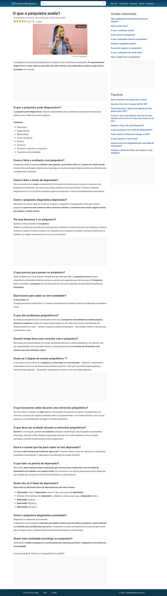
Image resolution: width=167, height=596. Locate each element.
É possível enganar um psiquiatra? (126, 48)
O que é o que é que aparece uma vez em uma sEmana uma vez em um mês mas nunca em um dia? (132, 118)
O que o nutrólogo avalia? (122, 30)
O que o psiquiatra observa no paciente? (129, 39)
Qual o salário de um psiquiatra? (125, 56)
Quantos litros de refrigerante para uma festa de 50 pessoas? (132, 144)
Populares (133, 3)
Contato (54, 593)
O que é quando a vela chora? (124, 138)
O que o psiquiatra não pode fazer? (126, 52)
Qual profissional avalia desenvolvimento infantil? (129, 20)
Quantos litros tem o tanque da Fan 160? (129, 104)
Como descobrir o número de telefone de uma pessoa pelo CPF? (131, 109)
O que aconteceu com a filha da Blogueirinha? (131, 129)
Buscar (103, 3)
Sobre (45, 593)
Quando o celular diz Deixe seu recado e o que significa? (131, 151)
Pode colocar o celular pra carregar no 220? (130, 134)
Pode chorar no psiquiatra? (123, 34)
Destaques (150, 3)
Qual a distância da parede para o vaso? (129, 99)
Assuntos (113, 3)
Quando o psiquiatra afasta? (123, 43)
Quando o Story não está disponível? (127, 125)
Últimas (141, 3)
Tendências (123, 3)
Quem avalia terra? (119, 25)
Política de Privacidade (31, 593)
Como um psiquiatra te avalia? (47, 553)
